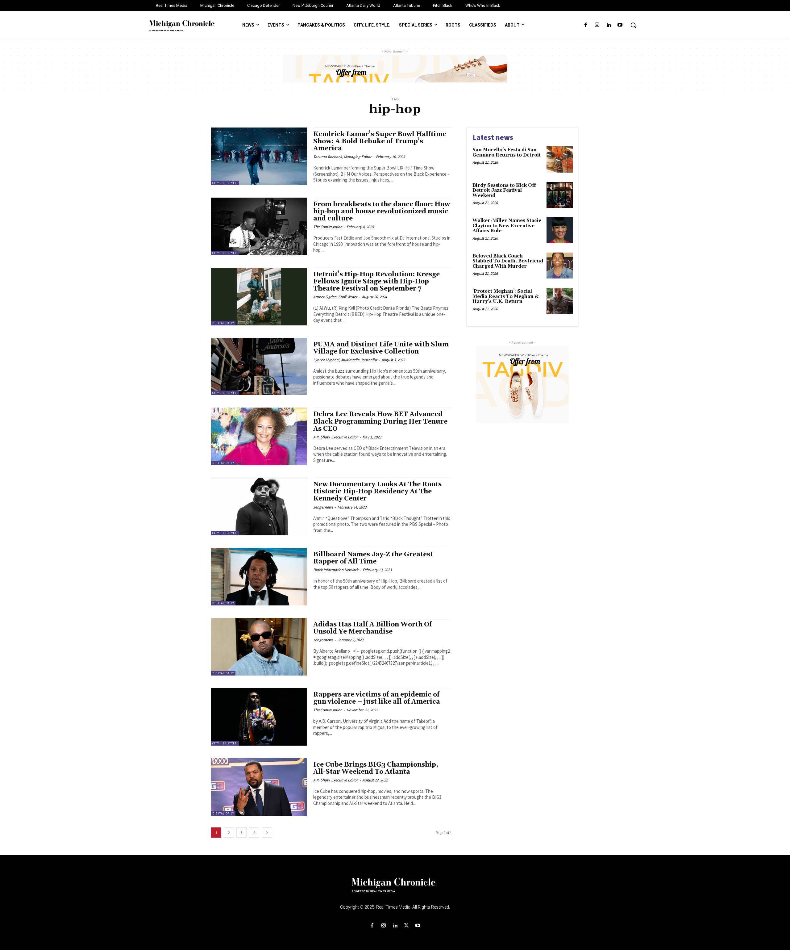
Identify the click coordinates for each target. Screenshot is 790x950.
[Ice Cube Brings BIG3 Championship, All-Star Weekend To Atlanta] (259, 787)
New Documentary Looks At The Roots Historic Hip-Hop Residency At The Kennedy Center (377, 491)
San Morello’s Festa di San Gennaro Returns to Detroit (506, 152)
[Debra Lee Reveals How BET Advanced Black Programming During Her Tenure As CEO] (259, 436)
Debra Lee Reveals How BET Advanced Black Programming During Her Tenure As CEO (380, 421)
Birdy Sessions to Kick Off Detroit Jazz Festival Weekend (504, 190)
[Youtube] (620, 25)
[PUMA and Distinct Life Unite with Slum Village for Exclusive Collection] (259, 366)
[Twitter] (406, 926)
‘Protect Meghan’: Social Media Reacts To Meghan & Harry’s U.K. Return (505, 296)
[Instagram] (597, 25)
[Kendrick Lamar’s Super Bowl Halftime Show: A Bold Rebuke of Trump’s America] (259, 156)
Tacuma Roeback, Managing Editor (342, 156)
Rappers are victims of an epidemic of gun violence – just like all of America (376, 698)
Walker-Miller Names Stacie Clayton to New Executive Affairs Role (506, 226)
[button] (633, 25)
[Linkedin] (609, 25)
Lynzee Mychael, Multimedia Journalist (345, 359)
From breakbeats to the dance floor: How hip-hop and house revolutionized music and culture (381, 211)
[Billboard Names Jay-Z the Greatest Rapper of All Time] (259, 576)
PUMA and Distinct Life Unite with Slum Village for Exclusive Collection (381, 348)
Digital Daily (223, 323)
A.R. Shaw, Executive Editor (335, 437)
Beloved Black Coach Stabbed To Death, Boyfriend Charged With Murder (507, 261)
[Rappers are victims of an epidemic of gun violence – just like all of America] (259, 717)
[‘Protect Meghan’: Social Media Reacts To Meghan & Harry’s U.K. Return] (560, 301)
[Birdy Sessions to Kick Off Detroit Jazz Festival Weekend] (560, 195)
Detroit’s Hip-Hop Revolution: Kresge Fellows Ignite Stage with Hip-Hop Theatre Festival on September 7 (376, 281)
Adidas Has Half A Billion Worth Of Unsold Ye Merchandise (372, 628)
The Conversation (327, 226)
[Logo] (395, 889)
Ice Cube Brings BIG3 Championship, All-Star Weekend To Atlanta (375, 768)
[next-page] (267, 832)
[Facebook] (585, 25)
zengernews (323, 507)
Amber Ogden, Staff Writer (335, 296)
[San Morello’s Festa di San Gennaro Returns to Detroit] (560, 159)
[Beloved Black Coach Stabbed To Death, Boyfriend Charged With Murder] (560, 266)
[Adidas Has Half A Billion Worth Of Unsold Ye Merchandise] (259, 647)
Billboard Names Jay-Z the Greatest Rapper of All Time (373, 558)
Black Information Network (335, 569)
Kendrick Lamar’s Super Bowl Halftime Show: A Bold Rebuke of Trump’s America (379, 141)
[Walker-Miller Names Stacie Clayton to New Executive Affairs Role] (560, 230)
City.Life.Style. (225, 183)
